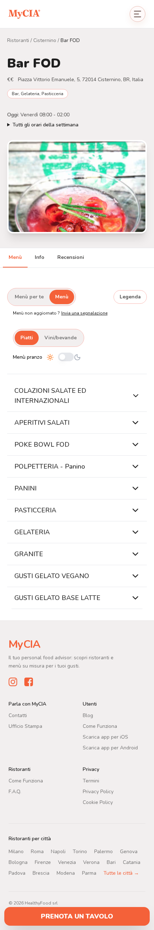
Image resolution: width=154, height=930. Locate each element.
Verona (91, 862)
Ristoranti (18, 40)
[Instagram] (13, 681)
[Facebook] (29, 681)
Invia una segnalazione (84, 313)
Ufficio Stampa (25, 725)
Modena (66, 872)
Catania (131, 862)
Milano (16, 851)
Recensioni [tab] (70, 257)
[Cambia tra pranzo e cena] (65, 357)
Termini (91, 780)
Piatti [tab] (26, 337)
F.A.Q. (15, 791)
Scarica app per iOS (105, 736)
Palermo (103, 851)
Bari (111, 862)
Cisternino (44, 40)
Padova (17, 872)
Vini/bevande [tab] (60, 337)
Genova (129, 851)
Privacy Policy (98, 791)
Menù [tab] (15, 257)
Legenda (130, 296)
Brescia (41, 872)
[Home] (24, 13)
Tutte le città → (121, 872)
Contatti (18, 715)
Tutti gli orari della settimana (45, 124)
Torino (80, 851)
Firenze (43, 862)
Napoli (58, 851)
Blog (88, 715)
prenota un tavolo (77, 916)
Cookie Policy (98, 802)
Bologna (18, 862)
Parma (89, 872)
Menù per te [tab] (29, 296)
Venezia (67, 862)
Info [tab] (39, 257)
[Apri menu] (137, 14)
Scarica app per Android (110, 747)
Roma (37, 851)
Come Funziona (100, 725)
